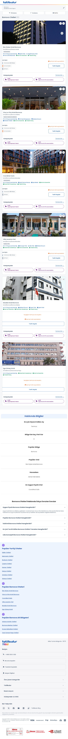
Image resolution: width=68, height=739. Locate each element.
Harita (56, 13)
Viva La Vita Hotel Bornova (12, 112)
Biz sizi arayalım (10, 661)
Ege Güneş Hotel (9, 368)
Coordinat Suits (8, 176)
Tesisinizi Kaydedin (11, 667)
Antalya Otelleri (7, 575)
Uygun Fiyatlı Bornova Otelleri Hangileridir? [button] (19, 507)
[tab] (34, 507)
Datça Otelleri (6, 571)
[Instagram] (3, 708)
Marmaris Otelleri (7, 556)
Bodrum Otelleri (7, 560)
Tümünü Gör (59, 75)
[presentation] (62, 33)
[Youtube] (18, 708)
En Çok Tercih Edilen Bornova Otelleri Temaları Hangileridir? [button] (25, 529)
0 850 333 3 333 (11, 654)
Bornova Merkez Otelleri (10, 625)
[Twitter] (8, 708)
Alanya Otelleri (7, 578)
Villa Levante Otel (9, 239)
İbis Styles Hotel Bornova (12, 47)
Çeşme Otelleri (7, 564)
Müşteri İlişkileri (10, 673)
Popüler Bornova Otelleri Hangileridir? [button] (17, 518)
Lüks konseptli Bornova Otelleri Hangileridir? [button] (19, 535)
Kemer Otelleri (6, 567)
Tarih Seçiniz (56, 66)
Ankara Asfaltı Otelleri (9, 622)
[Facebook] (13, 708)
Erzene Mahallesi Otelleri (10, 629)
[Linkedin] (23, 708)
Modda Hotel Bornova (11, 303)
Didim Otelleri (6, 552)
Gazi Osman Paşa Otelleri (10, 633)
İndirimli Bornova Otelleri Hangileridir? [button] (17, 524)
